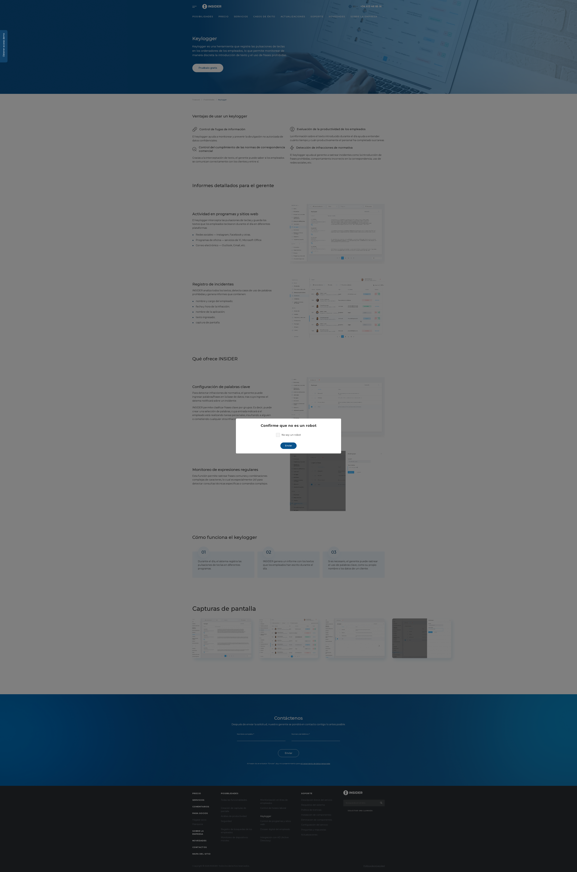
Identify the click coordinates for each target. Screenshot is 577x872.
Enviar (288, 445)
